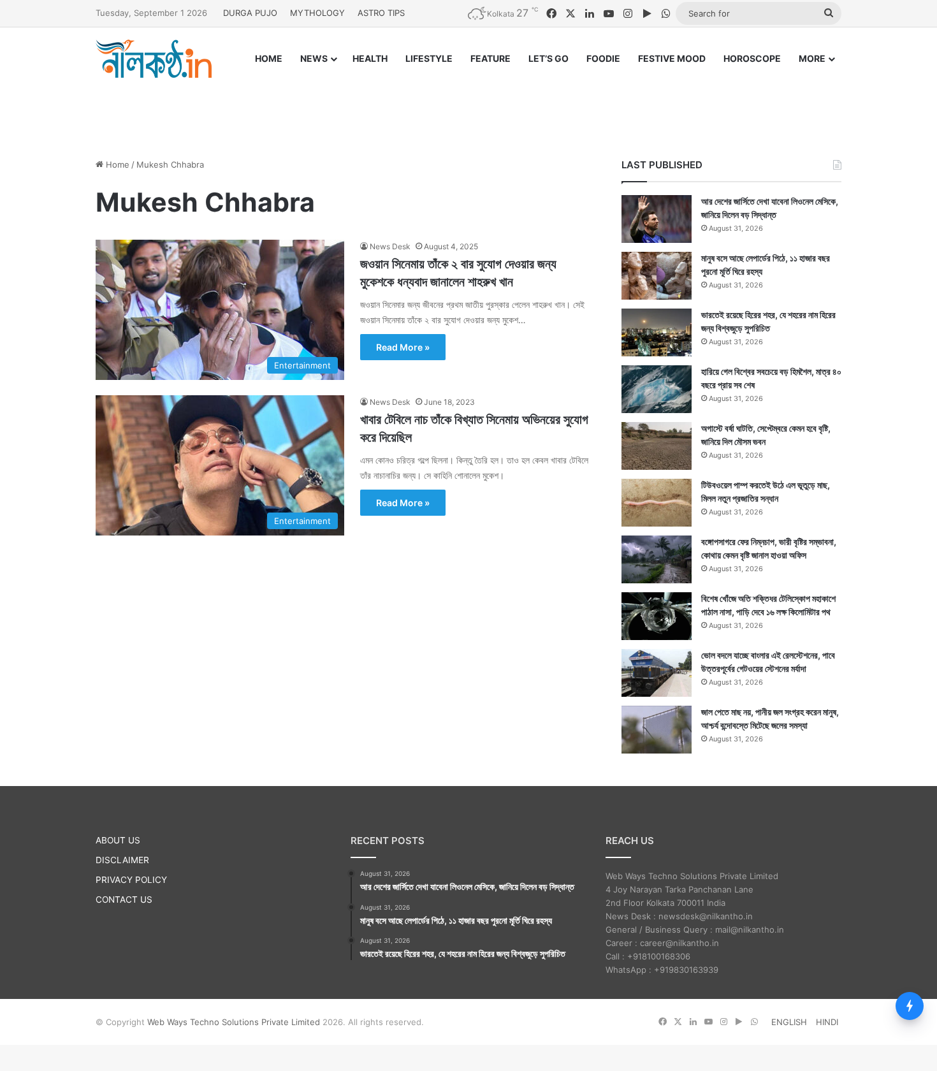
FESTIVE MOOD (672, 58)
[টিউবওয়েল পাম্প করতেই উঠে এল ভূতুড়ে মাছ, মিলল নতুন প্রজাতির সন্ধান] (656, 503)
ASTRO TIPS (381, 13)
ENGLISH (789, 1022)
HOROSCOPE (752, 58)
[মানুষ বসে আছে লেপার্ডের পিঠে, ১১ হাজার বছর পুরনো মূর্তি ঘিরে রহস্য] (656, 276)
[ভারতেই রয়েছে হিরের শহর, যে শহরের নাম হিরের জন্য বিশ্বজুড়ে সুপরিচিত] (656, 332)
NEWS (314, 58)
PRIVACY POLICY (131, 880)
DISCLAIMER (122, 860)
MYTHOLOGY (317, 13)
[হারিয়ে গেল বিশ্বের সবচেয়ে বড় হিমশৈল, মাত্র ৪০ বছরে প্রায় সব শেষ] (656, 389)
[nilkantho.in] (154, 59)
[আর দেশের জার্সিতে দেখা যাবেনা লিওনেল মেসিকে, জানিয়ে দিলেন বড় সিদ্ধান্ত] (656, 219)
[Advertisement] (468, 106)
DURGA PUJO (250, 13)
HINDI (827, 1022)
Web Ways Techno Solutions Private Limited (233, 1022)
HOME (268, 58)
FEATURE (490, 58)
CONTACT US (124, 899)
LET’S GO (548, 58)
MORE (812, 58)
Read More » (403, 347)
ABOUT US (118, 840)
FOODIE (603, 58)
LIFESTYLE (429, 58)
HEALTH (370, 58)
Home (116, 164)
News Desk (390, 246)
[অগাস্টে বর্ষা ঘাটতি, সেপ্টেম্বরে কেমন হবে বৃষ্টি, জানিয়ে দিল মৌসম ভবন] (656, 446)
